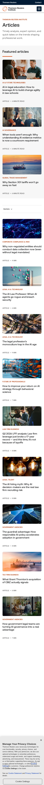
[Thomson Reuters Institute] (13, 8)
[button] (39, 8)
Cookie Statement (15, 773)
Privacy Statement (32, 773)
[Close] (41, 740)
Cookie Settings (23, 781)
